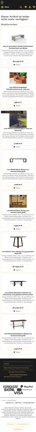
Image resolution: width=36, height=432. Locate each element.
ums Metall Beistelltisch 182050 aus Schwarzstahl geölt (18, 335)
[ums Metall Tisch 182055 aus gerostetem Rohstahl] (18, 241)
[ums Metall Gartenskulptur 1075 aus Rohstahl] (18, 118)
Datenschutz (9, 402)
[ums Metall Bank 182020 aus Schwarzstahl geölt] (18, 159)
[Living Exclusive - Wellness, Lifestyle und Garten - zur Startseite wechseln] (2, 2)
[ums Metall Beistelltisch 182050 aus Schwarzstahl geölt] (18, 323)
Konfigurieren (18, 429)
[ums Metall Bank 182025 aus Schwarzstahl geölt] (18, 200)
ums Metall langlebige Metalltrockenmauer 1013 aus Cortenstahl (18, 88)
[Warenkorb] (34, 7)
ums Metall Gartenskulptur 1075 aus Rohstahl (18, 129)
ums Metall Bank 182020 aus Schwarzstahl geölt (18, 170)
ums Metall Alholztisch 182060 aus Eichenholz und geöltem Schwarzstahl (18, 294)
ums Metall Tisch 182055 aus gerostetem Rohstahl (18, 252)
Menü (7, 7)
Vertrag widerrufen (28, 402)
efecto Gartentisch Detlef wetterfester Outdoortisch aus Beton (18, 47)
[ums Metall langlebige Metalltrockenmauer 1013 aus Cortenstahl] (18, 77)
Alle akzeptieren (22, 424)
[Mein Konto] (30, 7)
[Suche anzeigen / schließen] (21, 7)
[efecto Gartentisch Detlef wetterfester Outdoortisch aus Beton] (18, 36)
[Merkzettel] (26, 7)
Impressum (18, 402)
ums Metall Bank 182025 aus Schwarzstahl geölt (18, 211)
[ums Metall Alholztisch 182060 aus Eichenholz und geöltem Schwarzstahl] (18, 282)
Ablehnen (10, 424)
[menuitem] (5, 7)
